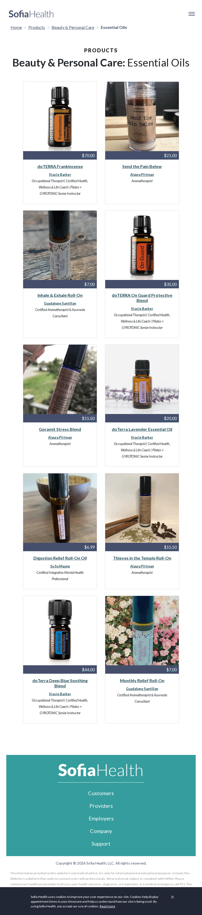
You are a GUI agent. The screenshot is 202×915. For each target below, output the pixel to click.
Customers (101, 793)
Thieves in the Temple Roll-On (142, 557)
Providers (101, 805)
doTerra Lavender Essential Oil (142, 429)
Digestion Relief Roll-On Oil (60, 557)
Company (101, 831)
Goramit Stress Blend (60, 429)
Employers (101, 818)
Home (16, 27)
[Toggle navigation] (191, 14)
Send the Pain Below (142, 166)
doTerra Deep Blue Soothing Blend (60, 683)
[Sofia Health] (31, 14)
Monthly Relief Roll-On (142, 680)
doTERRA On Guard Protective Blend (142, 298)
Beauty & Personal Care (73, 27)
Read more (107, 906)
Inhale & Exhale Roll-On (60, 295)
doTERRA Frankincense (60, 166)
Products (36, 27)
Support (101, 843)
